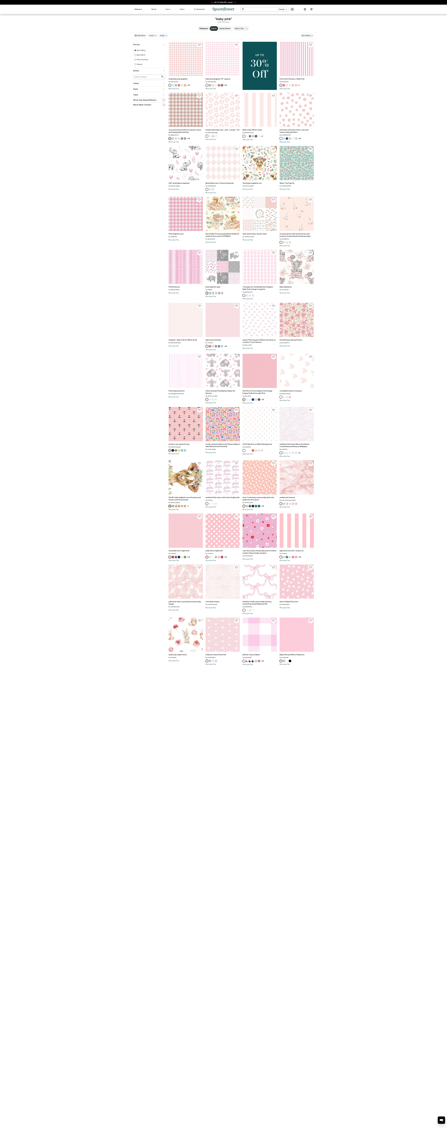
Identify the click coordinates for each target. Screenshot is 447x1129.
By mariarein (283, 449)
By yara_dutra (247, 396)
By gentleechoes (248, 292)
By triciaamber (284, 657)
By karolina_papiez (174, 186)
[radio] (135, 50)
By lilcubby (209, 500)
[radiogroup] (149, 57)
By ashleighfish (284, 239)
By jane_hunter (247, 345)
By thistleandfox (285, 604)
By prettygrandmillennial (176, 393)
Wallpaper (138, 9)
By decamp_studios (211, 396)
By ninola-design (211, 449)
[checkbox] (164, 100)
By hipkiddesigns (211, 186)
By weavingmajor (211, 81)
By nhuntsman (284, 289)
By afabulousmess (248, 132)
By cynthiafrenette (285, 186)
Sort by (149, 44)
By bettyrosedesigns (175, 342)
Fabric (182, 9)
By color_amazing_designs (288, 500)
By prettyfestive (247, 607)
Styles (163, 35)
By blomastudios (248, 556)
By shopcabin (247, 447)
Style (149, 89)
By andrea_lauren (248, 502)
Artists (149, 70)
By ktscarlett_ (173, 657)
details (230, 2)
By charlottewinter (285, 135)
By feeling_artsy (173, 81)
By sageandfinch (174, 135)
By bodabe (209, 289)
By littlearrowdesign (212, 132)
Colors (153, 35)
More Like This (174, 89)
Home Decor (224, 28)
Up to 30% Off (220, 2)
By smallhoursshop (248, 236)
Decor (168, 9)
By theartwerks (284, 81)
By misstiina (209, 342)
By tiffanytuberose (174, 289)
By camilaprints (284, 342)
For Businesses (199, 9)
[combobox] (283, 9)
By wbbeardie (173, 236)
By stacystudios (210, 239)
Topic (149, 95)
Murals (153, 9)
